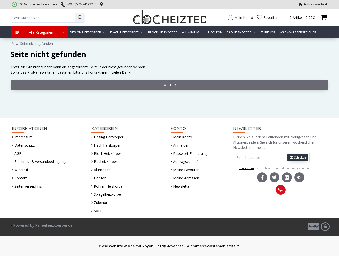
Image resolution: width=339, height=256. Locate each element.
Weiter (169, 84)
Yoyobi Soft (153, 246)
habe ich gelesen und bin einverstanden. (274, 168)
